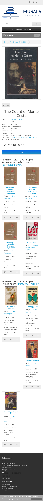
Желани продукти (7, 489)
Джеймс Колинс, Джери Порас (32, 247)
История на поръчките (9, 486)
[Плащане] (39, 2)
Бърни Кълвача (32, 360)
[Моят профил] (30, 2)
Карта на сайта (6, 478)
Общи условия (6, 468)
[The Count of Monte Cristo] (21, 72)
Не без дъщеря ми (11, 413)
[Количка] (36, 2)
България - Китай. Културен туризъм (10, 190)
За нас (4, 461)
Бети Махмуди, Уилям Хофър (9, 419)
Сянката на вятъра (11, 307)
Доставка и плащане (8, 463)
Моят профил (6, 484)
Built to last (32, 242)
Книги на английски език (19, 137)
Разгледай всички (12, 164)
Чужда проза (32, 137)
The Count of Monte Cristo (18, 42)
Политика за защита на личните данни (14, 465)
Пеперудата (32, 306)
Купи (21, 152)
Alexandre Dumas (14, 120)
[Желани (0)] (33, 2)
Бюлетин (4, 491)
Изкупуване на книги (8, 470)
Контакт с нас (6, 476)
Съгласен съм (36, 499)
